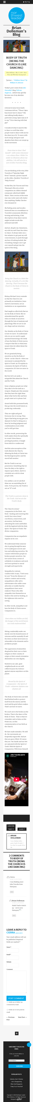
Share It (22, 829)
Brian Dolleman (11, 72)
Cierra (11, 932)
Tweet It (11, 829)
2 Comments (16, 855)
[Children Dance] (16, 262)
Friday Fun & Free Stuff (17, 1086)
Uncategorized (22, 74)
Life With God (14, 74)
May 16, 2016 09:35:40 (19, 902)
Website (9, 962)
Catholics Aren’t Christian (16, 1079)
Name (9, 947)
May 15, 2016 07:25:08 (16, 879)
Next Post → (22, 1017)
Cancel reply (19, 933)
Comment (10, 969)
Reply (12, 892)
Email (9, 954)
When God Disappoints (16, 1084)
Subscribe (10, 826)
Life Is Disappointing (16, 1081)
